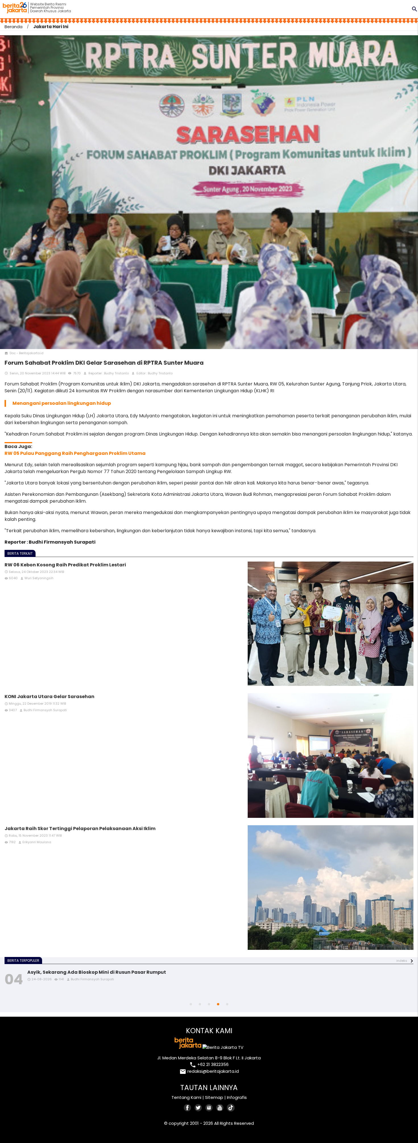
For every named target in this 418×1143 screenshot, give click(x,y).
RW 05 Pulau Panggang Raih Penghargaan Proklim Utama (75, 453)
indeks (401, 960)
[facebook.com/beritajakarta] (188, 1107)
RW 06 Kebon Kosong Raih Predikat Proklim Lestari (65, 565)
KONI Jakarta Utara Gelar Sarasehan (49, 696)
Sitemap (214, 1097)
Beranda (13, 27)
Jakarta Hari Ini (50, 27)
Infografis (237, 1097)
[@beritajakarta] (198, 1107)
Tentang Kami (186, 1097)
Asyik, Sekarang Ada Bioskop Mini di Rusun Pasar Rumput (96, 972)
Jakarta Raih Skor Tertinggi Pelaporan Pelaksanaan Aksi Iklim (80, 828)
